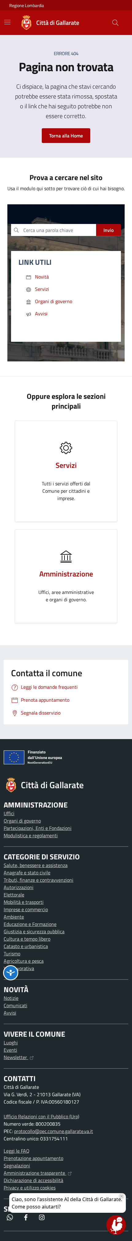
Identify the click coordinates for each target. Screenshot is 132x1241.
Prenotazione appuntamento (33, 1158)
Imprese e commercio (26, 909)
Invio (108, 230)
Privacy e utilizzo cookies (30, 1187)
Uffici (9, 813)
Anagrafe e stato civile (27, 872)
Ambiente (14, 916)
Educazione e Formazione (30, 924)
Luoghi (11, 1042)
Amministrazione (66, 573)
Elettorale (14, 894)
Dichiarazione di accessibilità (33, 1180)
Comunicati (15, 1005)
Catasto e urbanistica (26, 946)
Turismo (12, 953)
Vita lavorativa (19, 968)
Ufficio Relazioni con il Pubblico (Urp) (41, 1116)
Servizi (66, 465)
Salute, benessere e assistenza (36, 865)
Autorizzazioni (18, 887)
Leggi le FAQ (16, 1150)
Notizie (11, 998)
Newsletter (16, 1057)
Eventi (10, 1050)
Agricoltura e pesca (24, 961)
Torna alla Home (66, 135)
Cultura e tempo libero (27, 938)
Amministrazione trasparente (35, 1173)
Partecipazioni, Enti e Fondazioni (38, 828)
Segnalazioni (17, 1165)
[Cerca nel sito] (115, 22)
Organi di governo (22, 820)
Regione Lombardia (26, 5)
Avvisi (10, 1012)
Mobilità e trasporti (24, 902)
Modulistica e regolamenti (31, 835)
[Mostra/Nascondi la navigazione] (7, 22)
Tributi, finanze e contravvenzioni (38, 880)
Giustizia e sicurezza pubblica (34, 931)
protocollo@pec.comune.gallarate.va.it (53, 1131)
